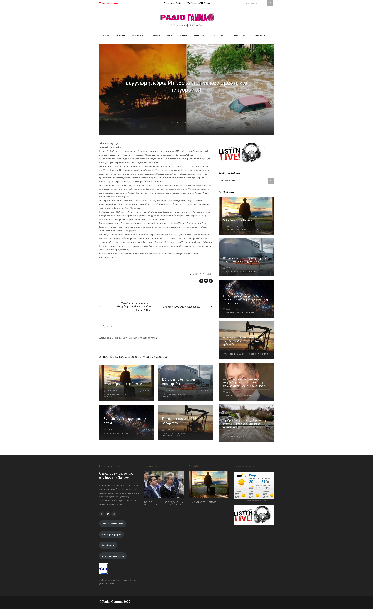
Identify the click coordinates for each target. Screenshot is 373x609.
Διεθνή (181, 394)
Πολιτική (108, 396)
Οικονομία (167, 435)
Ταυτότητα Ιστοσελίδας (112, 524)
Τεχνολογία (246, 395)
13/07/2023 (152, 511)
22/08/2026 (231, 226)
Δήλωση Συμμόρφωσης (113, 556)
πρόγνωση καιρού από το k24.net (255, 500)
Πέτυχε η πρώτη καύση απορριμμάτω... (178, 381)
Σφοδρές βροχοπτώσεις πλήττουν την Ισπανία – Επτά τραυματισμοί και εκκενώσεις (245, 424)
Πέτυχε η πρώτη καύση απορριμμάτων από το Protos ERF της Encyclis (245, 259)
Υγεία (106, 435)
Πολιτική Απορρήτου (111, 534)
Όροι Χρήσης (108, 545)
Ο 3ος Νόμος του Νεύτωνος (123, 384)
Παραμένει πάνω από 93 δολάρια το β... (179, 421)
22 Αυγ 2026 (111, 391)
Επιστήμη (124, 433)
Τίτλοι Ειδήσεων (111, 394)
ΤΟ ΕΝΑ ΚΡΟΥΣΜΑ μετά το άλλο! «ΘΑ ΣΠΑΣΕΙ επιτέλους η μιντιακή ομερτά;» (164, 503)
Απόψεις (124, 394)
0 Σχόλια (197, 122)
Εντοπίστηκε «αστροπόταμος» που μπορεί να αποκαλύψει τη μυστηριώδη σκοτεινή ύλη (245, 299)
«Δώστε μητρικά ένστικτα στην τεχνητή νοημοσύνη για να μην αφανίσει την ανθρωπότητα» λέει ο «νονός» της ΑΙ (246, 382)
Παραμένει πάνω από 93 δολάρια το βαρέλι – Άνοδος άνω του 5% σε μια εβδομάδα (244, 341)
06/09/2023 (180, 122)
